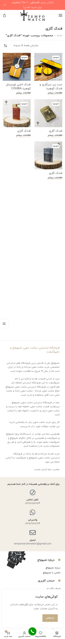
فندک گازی (55, 131)
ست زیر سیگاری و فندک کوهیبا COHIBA (51, 89)
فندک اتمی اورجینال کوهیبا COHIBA (18, 87)
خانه (59, 35)
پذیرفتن (50, 618)
